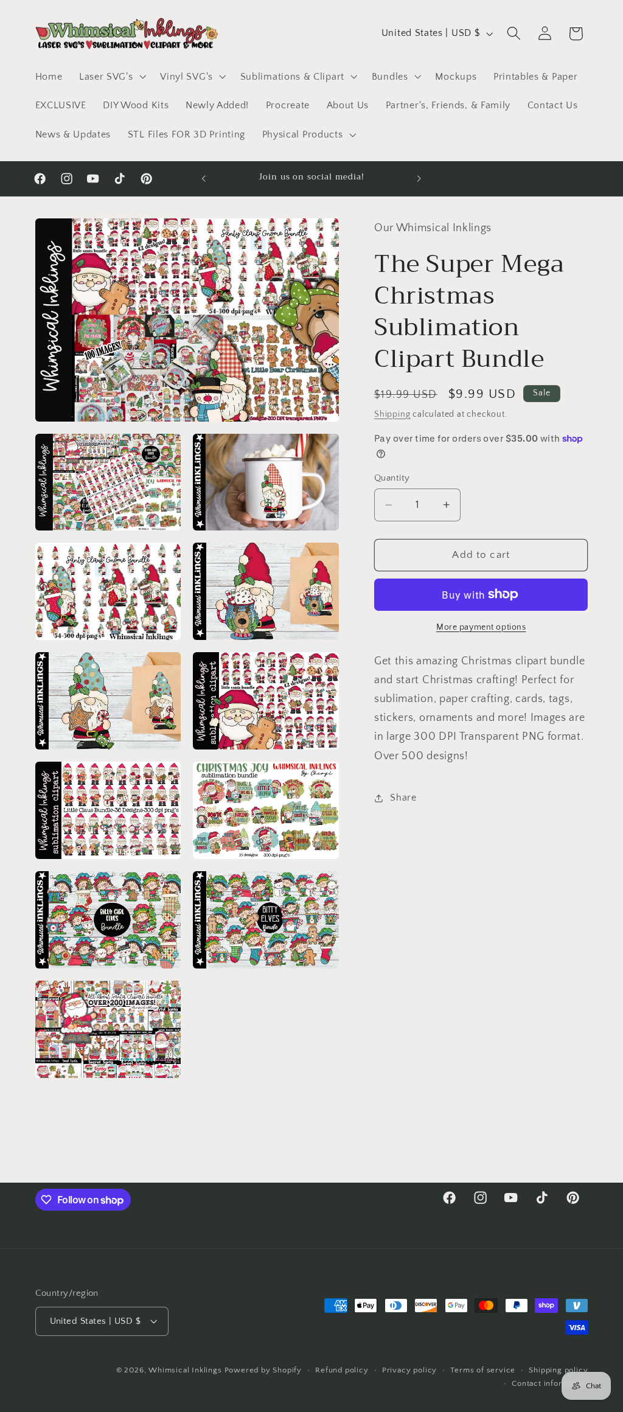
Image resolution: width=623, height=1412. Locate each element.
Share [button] (403, 797)
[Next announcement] (419, 178)
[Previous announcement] (203, 178)
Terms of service (482, 1370)
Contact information (550, 1383)
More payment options (481, 627)
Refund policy (341, 1370)
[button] (111, 76)
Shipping (392, 414)
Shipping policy (558, 1370)
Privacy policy (409, 1370)
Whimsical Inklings (185, 1370)
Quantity (392, 478)
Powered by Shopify (263, 1370)
